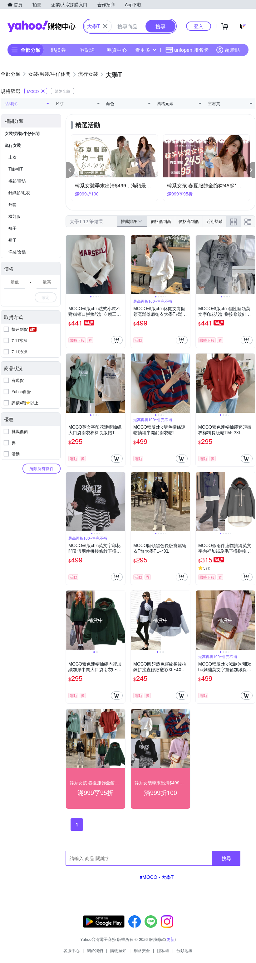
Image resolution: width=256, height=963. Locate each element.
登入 (198, 26)
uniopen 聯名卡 (191, 49)
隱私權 (163, 950)
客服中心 (71, 950)
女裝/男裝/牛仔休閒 (22, 133)
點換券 (58, 49)
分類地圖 (184, 950)
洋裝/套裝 (17, 252)
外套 (12, 204)
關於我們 (95, 950)
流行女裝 (13, 145)
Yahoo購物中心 (41, 26)
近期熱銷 (214, 221)
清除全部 (62, 91)
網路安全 (142, 950)
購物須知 (118, 950)
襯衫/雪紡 (17, 181)
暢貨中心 (117, 49)
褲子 (12, 228)
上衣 (12, 157)
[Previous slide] (70, 264)
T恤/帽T (15, 169)
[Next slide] (121, 264)
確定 (46, 297)
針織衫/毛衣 (19, 192)
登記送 (87, 49)
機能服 (14, 216)
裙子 (12, 240)
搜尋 (226, 858)
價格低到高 (161, 221)
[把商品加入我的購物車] (117, 340)
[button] (70, 170)
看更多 (142, 49)
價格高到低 (189, 221)
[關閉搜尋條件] (105, 26)
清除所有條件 (41, 468)
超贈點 (232, 49)
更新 (170, 939)
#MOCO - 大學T (157, 877)
